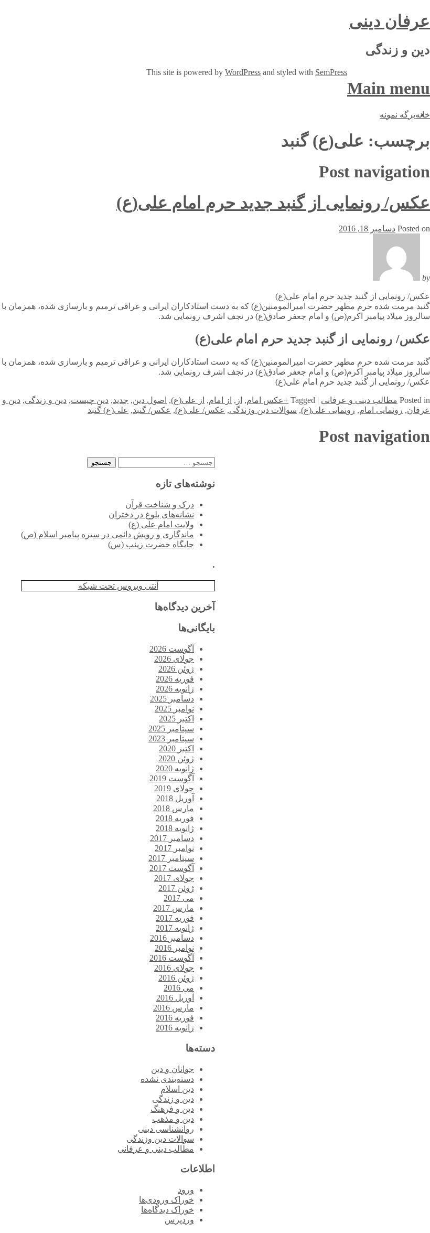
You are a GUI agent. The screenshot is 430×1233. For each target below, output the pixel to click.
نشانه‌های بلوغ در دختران (151, 514)
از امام (220, 400)
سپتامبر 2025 (171, 728)
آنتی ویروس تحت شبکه (118, 585)
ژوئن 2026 (176, 668)
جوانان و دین (172, 1069)
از (239, 400)
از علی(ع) (188, 400)
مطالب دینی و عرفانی (359, 400)
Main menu (388, 88)
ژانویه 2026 (175, 688)
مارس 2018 (173, 808)
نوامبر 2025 (174, 708)
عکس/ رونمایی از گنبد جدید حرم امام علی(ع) (273, 202)
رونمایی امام (381, 410)
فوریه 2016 (175, 1017)
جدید (120, 400)
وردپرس (179, 1219)
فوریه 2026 (175, 678)
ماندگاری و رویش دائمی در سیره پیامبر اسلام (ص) (107, 534)
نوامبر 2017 (174, 848)
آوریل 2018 (175, 798)
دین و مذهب (173, 1118)
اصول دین (150, 400)
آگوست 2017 (171, 868)
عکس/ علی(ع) (200, 410)
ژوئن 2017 (176, 888)
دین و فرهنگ (172, 1108)
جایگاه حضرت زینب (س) (151, 544)
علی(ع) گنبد (108, 410)
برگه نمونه (397, 114)
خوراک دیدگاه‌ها (167, 1209)
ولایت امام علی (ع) (161, 524)
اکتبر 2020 (176, 748)
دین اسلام (177, 1089)
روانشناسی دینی (166, 1128)
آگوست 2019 (171, 778)
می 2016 (179, 987)
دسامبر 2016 (172, 937)
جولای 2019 (174, 788)
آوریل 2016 (175, 997)
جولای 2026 (174, 658)
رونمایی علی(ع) (328, 410)
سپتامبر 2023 (171, 738)
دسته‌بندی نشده (167, 1079)
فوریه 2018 (175, 818)
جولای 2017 (174, 878)
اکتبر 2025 (176, 718)
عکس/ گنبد (152, 410)
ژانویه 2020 (175, 768)
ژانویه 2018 (175, 828)
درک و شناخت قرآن (159, 504)
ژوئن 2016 (176, 977)
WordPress (243, 72)
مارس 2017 (173, 908)
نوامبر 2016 (174, 947)
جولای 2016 (174, 967)
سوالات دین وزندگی (263, 410)
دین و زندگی (46, 400)
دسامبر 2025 (172, 698)
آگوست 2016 (171, 957)
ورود (186, 1189)
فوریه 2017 (175, 917)
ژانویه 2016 (175, 1027)
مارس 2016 (173, 1007)
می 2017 (179, 898)
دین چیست (90, 400)
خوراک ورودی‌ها (166, 1199)
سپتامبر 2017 (171, 858)
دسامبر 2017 (172, 838)
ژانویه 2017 (175, 927)
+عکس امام (267, 400)
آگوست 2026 (171, 648)
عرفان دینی (389, 21)
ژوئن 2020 (176, 758)
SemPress (331, 72)
